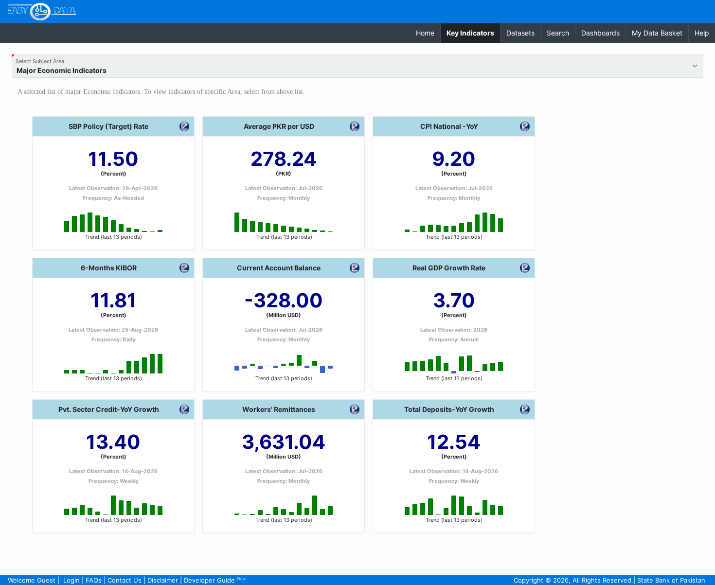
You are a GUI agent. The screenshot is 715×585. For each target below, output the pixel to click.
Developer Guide (215, 580)
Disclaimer (162, 580)
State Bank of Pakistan (671, 580)
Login (71, 580)
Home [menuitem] (425, 33)
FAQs (94, 580)
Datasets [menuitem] (520, 33)
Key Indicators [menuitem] (473, 32)
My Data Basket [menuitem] (657, 33)
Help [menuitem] (702, 33)
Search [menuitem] (558, 33)
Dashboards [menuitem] (600, 33)
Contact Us (124, 580)
